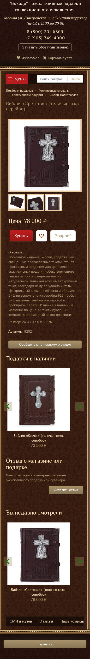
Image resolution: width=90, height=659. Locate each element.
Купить (21, 235)
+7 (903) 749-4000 (45, 38)
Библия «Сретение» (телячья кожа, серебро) (38, 592)
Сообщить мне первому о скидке (45, 344)
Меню (20, 79)
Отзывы (46, 621)
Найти (75, 79)
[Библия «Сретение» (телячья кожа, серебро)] (45, 155)
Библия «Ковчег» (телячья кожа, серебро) (38, 438)
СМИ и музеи (21, 621)
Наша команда (72, 621)
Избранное (30, 58)
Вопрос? (63, 236)
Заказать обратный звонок (45, 47)
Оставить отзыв (66, 490)
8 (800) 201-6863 (45, 31)
